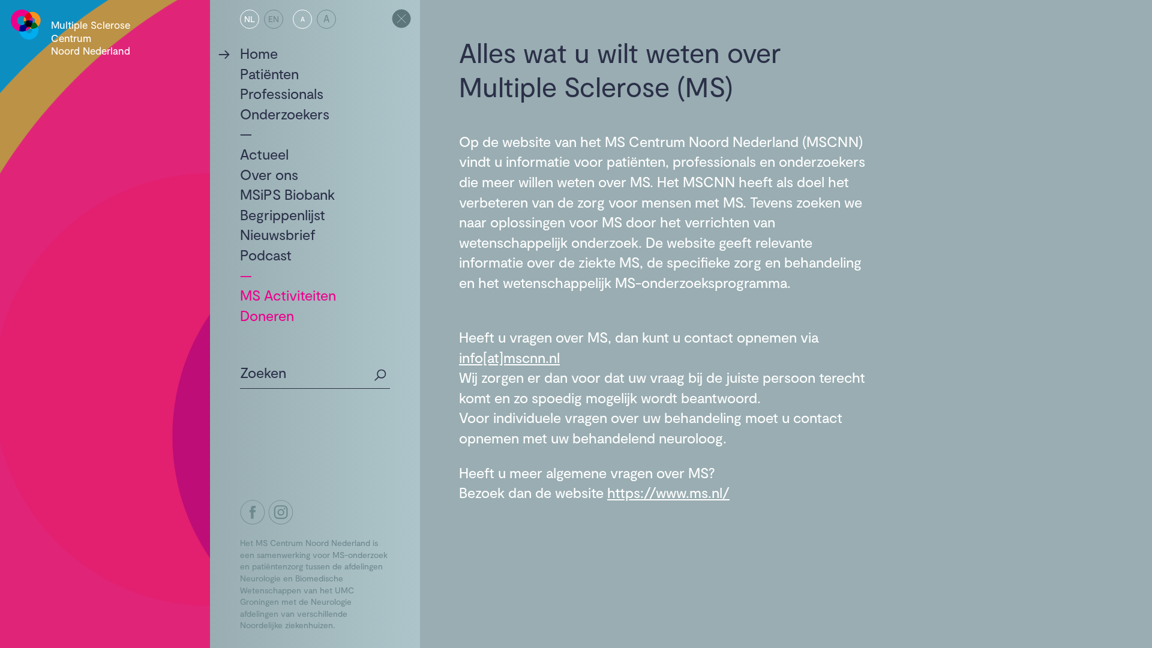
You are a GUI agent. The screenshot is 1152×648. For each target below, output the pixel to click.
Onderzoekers (284, 113)
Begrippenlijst (282, 214)
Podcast (266, 254)
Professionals (281, 93)
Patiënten (269, 73)
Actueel (264, 154)
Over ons (269, 174)
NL (249, 19)
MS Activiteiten (288, 295)
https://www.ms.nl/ (668, 492)
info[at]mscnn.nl (509, 357)
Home (259, 53)
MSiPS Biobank (287, 194)
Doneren (267, 315)
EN (273, 19)
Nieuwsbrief (278, 234)
